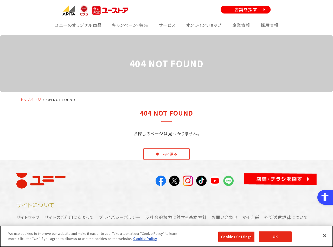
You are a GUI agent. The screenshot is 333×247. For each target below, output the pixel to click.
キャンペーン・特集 (130, 25)
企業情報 (241, 25)
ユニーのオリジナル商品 (78, 25)
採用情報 (270, 25)
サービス (167, 25)
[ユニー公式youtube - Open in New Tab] (215, 182)
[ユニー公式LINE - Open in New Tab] (228, 182)
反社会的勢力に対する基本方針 (176, 217)
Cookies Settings (236, 236)
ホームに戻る (166, 153)
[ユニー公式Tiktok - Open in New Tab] (201, 182)
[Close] (324, 235)
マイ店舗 (250, 217)
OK (275, 236)
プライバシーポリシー (120, 217)
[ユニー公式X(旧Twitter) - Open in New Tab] (174, 182)
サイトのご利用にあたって (69, 217)
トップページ (31, 99)
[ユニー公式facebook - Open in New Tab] (161, 182)
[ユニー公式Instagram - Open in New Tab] (188, 182)
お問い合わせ (225, 217)
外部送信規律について (286, 217)
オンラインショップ (204, 25)
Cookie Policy (145, 238)
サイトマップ (28, 217)
